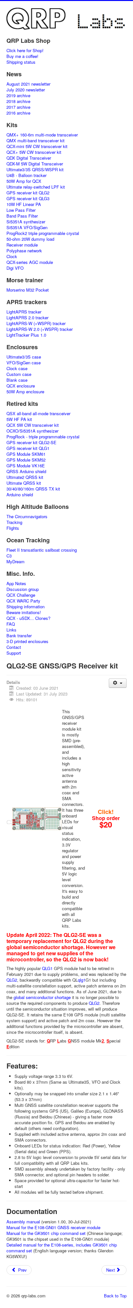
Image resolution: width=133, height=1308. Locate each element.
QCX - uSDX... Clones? (28, 618)
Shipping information (25, 607)
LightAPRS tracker (23, 312)
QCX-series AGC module (29, 262)
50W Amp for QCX (23, 181)
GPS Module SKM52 (26, 460)
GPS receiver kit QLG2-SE (31, 442)
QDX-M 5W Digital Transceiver (34, 164)
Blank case (16, 380)
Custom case (18, 374)
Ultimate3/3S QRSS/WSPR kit (35, 170)
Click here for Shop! (25, 50)
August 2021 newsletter (28, 84)
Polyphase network (24, 251)
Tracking (14, 522)
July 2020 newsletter (25, 90)
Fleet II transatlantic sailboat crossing (41, 550)
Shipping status (21, 62)
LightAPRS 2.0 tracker (27, 318)
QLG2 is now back (85, 959)
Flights (12, 528)
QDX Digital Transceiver (28, 158)
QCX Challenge (20, 595)
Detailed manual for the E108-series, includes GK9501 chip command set (61, 1248)
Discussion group (22, 589)
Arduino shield (19, 495)
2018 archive (18, 101)
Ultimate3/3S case (23, 357)
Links (11, 630)
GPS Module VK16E (25, 466)
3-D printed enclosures (27, 641)
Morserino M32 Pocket (27, 290)
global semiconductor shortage (42, 997)
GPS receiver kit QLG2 (27, 193)
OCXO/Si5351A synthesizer (32, 431)
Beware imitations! (23, 612)
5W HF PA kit (19, 419)
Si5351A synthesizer (25, 222)
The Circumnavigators (26, 516)
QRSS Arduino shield (26, 471)
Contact (13, 647)
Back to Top (115, 1296)
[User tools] (118, 683)
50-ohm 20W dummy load (30, 239)
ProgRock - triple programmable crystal (42, 437)
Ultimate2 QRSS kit (24, 477)
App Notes (16, 583)
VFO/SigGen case (23, 363)
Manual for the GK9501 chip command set (46, 1233)
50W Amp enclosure (25, 392)
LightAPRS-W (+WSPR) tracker (36, 323)
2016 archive (18, 113)
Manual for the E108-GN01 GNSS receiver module (53, 1227)
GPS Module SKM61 (26, 454)
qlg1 (82, 980)
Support (13, 653)
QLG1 (47, 968)
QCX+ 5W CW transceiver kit (33, 152)
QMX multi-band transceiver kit (35, 141)
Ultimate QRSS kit (23, 483)
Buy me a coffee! (22, 56)
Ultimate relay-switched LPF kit (35, 187)
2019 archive (18, 95)
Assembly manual (23, 1222)
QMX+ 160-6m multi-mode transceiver (42, 135)
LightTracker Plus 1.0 (26, 335)
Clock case (16, 368)
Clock (11, 256)
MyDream (15, 562)
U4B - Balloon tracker (26, 175)
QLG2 (11, 980)
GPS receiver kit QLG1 (27, 448)
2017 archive (18, 107)
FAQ (10, 624)
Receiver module (22, 245)
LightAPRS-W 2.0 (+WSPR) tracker (39, 329)
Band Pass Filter (22, 216)
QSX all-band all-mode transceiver (38, 413)
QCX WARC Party (23, 601)
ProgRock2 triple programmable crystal (42, 233)
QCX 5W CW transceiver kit (32, 425)
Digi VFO (15, 268)
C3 (9, 556)
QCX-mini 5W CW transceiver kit (36, 146)
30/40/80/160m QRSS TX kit (33, 489)
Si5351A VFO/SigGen (26, 227)
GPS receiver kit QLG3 (27, 198)
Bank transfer (19, 636)
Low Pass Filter (21, 210)
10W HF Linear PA (23, 204)
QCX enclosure (20, 386)
